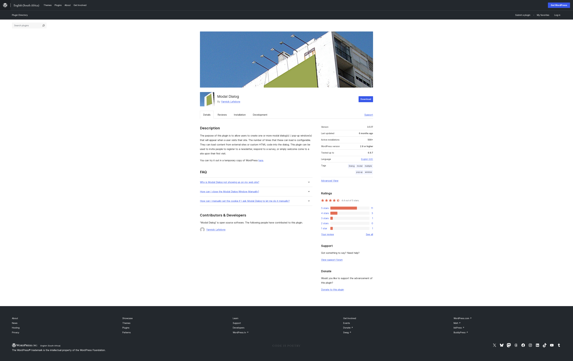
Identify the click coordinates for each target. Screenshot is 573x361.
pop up (359, 172)
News (14, 323)
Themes (126, 323)
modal (359, 166)
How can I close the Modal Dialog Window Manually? (229, 191)
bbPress (459, 327)
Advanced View (329, 180)
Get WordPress (559, 5)
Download (366, 99)
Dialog (352, 166)
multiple (368, 166)
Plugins (125, 327)
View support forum (332, 259)
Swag (347, 332)
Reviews (222, 114)
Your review (327, 234)
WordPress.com (463, 318)
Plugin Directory (20, 15)
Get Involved (349, 318)
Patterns (126, 332)
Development (260, 114)
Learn (235, 318)
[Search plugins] (44, 25)
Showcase (127, 318)
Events (346, 323)
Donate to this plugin (332, 289)
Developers (238, 327)
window (368, 172)
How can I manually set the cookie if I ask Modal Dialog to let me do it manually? (245, 201)
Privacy (15, 332)
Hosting (16, 327)
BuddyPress (461, 332)
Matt (457, 323)
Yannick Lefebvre (230, 101)
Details (207, 114)
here (260, 160)
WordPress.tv (241, 332)
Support (368, 114)
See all (369, 234)
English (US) (367, 159)
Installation (240, 114)
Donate (348, 327)
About (15, 318)
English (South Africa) (50, 345)
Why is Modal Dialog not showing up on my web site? (229, 182)
